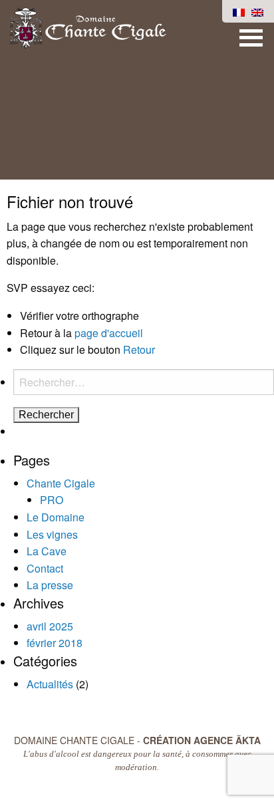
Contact (45, 568)
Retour (139, 349)
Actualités (50, 684)
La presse (50, 585)
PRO (51, 499)
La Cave (47, 551)
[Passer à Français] (238, 11)
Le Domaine (55, 517)
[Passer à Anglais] (257, 11)
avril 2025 (50, 626)
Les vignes (52, 534)
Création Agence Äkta (202, 740)
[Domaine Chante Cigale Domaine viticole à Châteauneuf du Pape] (87, 27)
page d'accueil (108, 332)
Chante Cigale (61, 483)
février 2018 (54, 642)
